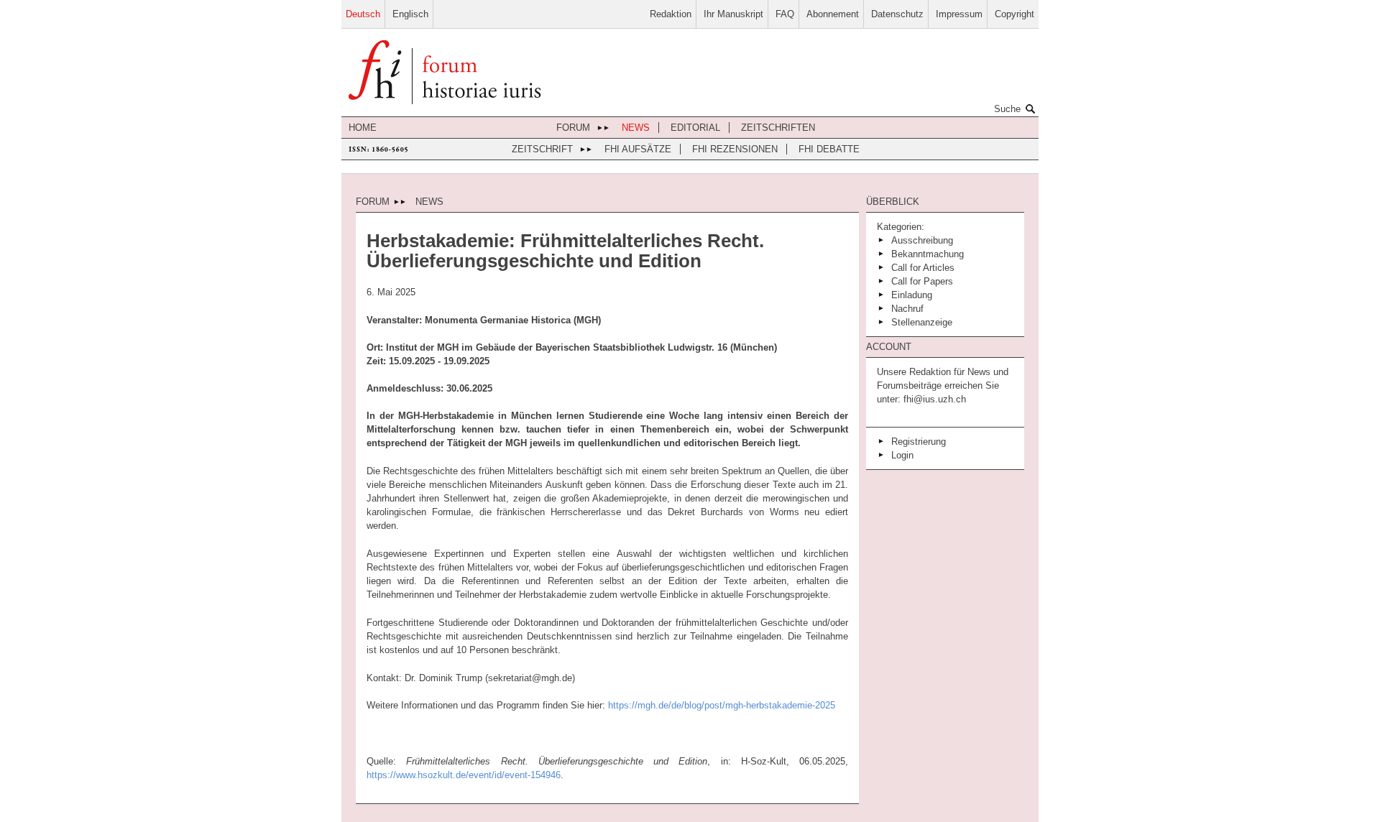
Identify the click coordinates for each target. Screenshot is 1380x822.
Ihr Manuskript (733, 14)
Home (363, 127)
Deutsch (363, 14)
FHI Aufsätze (637, 149)
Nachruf (907, 308)
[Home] (444, 74)
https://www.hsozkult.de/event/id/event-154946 (464, 775)
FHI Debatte (829, 149)
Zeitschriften (778, 127)
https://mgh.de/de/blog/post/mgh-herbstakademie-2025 (721, 705)
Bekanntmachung (927, 254)
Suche (1007, 108)
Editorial (695, 127)
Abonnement (832, 14)
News (636, 127)
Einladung (911, 295)
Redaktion (670, 14)
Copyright (1014, 14)
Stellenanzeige (921, 322)
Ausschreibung (922, 240)
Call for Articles (922, 267)
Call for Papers (922, 281)
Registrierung (918, 441)
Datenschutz (897, 14)
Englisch (410, 14)
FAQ (785, 14)
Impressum (959, 14)
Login (902, 455)
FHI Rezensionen (735, 149)
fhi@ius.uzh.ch (933, 399)
